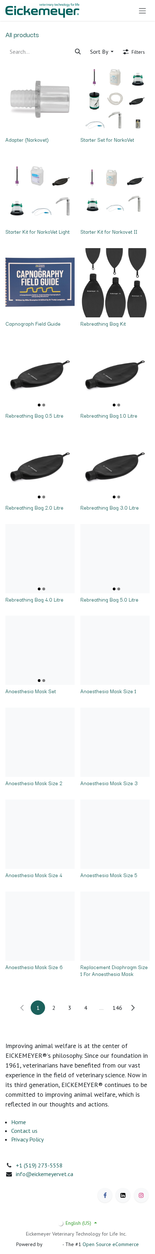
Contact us (24, 1130)
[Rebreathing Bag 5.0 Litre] (115, 558)
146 (117, 1007)
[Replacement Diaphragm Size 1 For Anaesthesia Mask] (115, 926)
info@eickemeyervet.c (43, 1174)
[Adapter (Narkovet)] (40, 98)
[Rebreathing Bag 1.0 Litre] (115, 374)
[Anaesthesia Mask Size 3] (115, 742)
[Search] (77, 51)
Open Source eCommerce (111, 1244)
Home (18, 1122)
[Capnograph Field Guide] (40, 282)
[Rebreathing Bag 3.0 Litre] (115, 466)
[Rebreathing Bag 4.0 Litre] (40, 558)
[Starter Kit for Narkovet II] (115, 190)
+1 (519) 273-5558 (39, 1165)
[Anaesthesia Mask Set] (40, 650)
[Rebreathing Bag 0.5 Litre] (40, 374)
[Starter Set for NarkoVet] (115, 98)
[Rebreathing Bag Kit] (115, 282)
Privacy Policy (27, 1139)
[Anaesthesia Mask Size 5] (115, 834)
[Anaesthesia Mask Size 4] (40, 834)
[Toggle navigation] (142, 10)
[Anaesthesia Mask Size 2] (40, 742)
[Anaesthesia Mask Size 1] (115, 650)
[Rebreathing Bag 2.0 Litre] (40, 466)
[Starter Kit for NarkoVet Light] (40, 190)
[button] (102, 51)
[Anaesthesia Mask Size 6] (40, 926)
